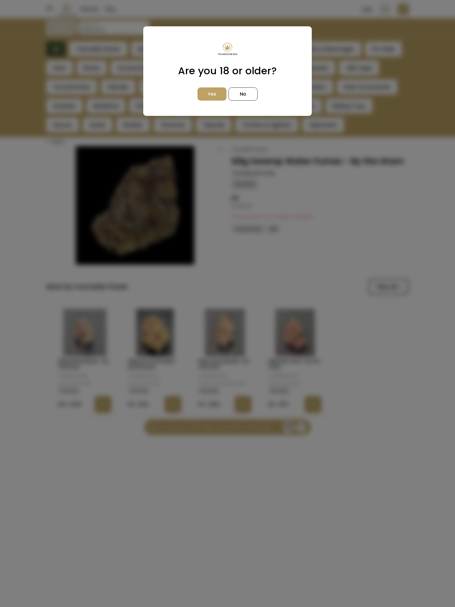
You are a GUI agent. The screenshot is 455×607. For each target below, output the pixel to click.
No (243, 94)
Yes (212, 94)
